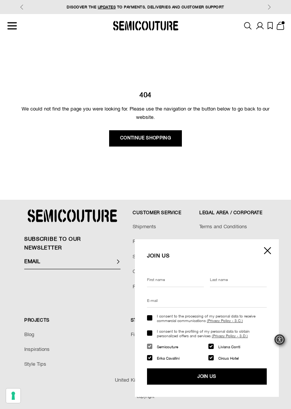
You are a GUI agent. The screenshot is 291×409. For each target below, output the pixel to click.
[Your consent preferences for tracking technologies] (13, 395)
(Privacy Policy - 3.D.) (230, 335)
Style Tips (35, 364)
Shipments (144, 226)
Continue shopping (145, 138)
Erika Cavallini (168, 358)
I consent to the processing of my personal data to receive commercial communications (206, 318)
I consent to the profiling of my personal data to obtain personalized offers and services (203, 333)
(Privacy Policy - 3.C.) (225, 320)
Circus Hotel (228, 358)
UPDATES (107, 7)
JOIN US (206, 376)
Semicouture (167, 346)
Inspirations (37, 349)
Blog (29, 334)
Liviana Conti (229, 346)
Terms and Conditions (223, 226)
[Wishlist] (270, 25)
